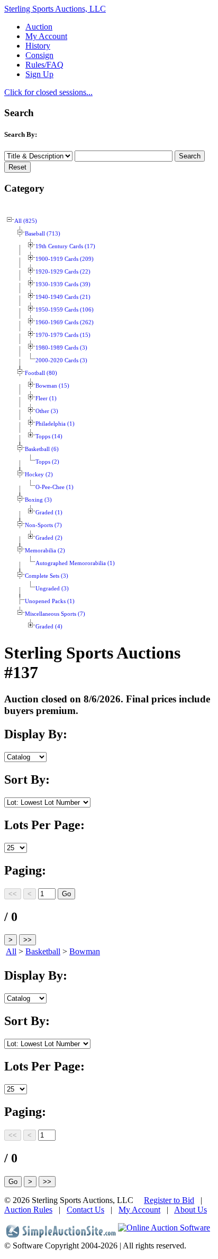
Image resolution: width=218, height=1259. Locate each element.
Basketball (42, 951)
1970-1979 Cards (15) (62, 335)
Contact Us (85, 1209)
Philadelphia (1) (55, 424)
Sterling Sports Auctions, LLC (55, 8)
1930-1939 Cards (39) (62, 284)
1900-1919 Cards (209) (64, 259)
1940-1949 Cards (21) (62, 297)
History (37, 45)
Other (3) (46, 411)
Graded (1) (48, 512)
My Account (46, 36)
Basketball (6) (42, 449)
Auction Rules (28, 1209)
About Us (190, 1209)
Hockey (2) (39, 474)
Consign (39, 55)
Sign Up (39, 74)
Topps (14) (48, 436)
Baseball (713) (42, 234)
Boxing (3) (38, 500)
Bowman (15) (52, 386)
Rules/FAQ (44, 64)
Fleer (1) (46, 398)
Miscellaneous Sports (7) (55, 614)
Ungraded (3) (52, 588)
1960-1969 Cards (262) (64, 322)
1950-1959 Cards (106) (64, 310)
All (11, 951)
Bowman (84, 951)
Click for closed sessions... (48, 92)
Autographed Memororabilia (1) (75, 563)
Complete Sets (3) (46, 576)
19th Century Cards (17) (65, 246)
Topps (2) (47, 462)
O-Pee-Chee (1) (54, 487)
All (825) (25, 221)
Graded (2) (48, 538)
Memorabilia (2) (45, 550)
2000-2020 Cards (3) (61, 360)
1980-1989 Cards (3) (61, 348)
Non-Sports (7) (43, 525)
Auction (38, 26)
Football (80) (41, 373)
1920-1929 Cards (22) (62, 272)
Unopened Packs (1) (50, 601)
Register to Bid (169, 1200)
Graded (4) (48, 627)
